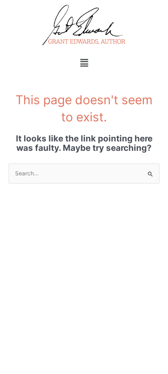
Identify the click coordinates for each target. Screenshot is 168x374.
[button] (84, 62)
